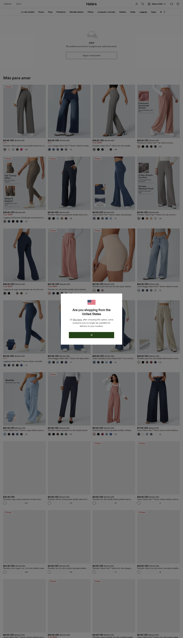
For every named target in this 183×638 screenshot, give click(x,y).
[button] (91, 302)
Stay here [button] (77, 319)
